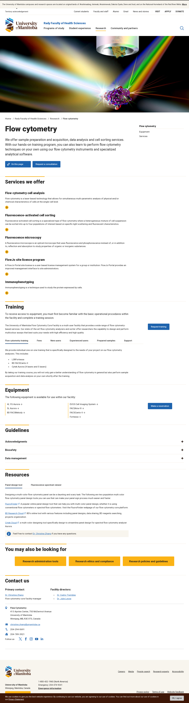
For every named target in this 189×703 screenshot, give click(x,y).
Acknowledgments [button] (16, 441)
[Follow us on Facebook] (26, 639)
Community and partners (124, 28)
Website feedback (175, 692)
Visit (157, 11)
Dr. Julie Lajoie (64, 598)
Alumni (116, 11)
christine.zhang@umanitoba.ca (25, 624)
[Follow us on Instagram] (31, 639)
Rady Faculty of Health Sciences (65, 23)
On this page (17, 164)
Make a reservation (160, 406)
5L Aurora (12, 408)
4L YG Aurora (13, 404)
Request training (158, 327)
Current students (81, 11)
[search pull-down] (182, 28)
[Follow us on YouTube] (36, 639)
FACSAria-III (76, 408)
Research (101, 28)
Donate (180, 11)
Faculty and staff (100, 11)
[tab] (16, 341)
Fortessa (74, 417)
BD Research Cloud (14, 513)
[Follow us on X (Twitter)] (20, 639)
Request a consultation (46, 164)
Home (8, 118)
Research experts (161, 671)
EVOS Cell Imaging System (83, 404)
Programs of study (54, 28)
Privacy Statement (16, 699)
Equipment (144, 131)
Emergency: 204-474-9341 (50, 685)
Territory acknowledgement (16, 12)
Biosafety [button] (10, 449)
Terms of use (158, 692)
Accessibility (178, 671)
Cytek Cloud (11, 522)
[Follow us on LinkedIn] (42, 639)
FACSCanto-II (76, 412)
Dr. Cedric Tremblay (66, 595)
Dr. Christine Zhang (42, 533)
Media (131, 671)
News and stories (141, 11)
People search (143, 671)
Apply (168, 11)
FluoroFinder (11, 504)
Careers (121, 671)
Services (143, 136)
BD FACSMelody (14, 412)
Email (125, 11)
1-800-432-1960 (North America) (53, 681)
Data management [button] (15, 458)
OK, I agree (177, 698)
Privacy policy (143, 692)
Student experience (80, 28)
